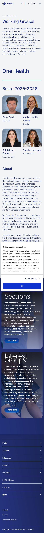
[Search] (21, 3)
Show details (30, 279)
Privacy (5, 515)
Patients (6, 473)
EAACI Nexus (8, 480)
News (4, 495)
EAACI (4, 16)
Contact (5, 510)
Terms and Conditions (9, 520)
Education (6, 458)
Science (5, 451)
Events (5, 465)
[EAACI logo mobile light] (7, 3)
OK (22, 286)
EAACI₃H (6, 487)
